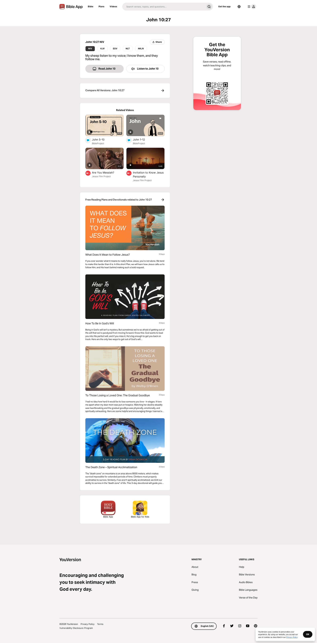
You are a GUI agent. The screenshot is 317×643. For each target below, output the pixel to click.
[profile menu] (251, 6)
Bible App (108, 516)
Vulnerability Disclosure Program (76, 628)
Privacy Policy (87, 624)
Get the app (224, 6)
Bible (90, 6)
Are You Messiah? (106, 172)
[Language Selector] (239, 6)
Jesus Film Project (101, 176)
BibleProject (98, 143)
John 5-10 (101, 139)
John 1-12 (142, 139)
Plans (101, 6)
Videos (113, 6)
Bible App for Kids (140, 516)
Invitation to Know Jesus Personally (148, 174)
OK (307, 634)
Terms (100, 624)
